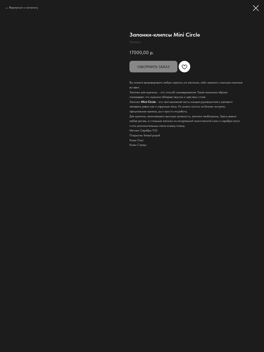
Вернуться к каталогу (23, 7)
